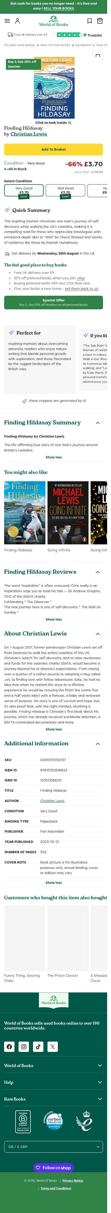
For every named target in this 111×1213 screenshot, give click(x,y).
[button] (7, 21)
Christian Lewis (29, 134)
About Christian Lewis (35, 634)
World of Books (47, 1180)
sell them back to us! (81, 289)
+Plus (81, 278)
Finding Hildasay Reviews (40, 572)
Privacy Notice (72, 1180)
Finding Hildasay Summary (42, 423)
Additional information (36, 744)
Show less (54, 457)
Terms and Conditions (56, 1188)
